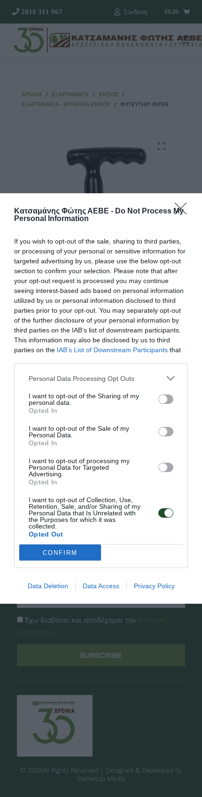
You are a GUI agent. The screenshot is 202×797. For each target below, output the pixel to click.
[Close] (184, 212)
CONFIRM (60, 552)
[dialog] (101, 398)
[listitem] (101, 378)
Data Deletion (48, 586)
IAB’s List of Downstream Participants (112, 350)
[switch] (165, 399)
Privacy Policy (154, 586)
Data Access (101, 586)
